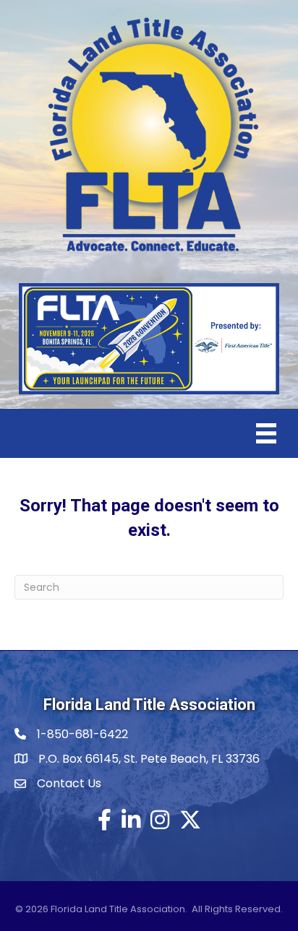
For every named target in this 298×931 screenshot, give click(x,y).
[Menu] (266, 433)
